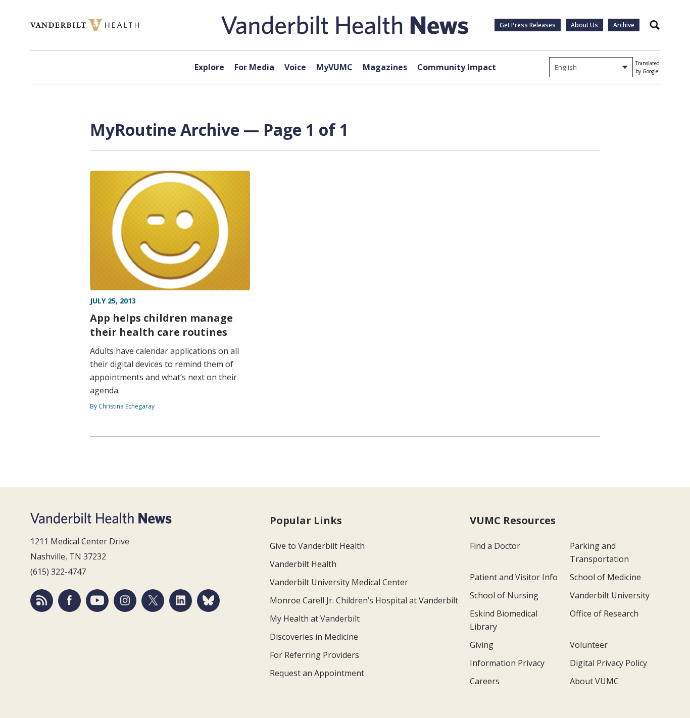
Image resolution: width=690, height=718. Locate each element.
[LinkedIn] (180, 600)
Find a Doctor (495, 545)
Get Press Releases (528, 25)
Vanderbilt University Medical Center (339, 582)
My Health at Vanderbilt (315, 618)
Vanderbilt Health (303, 564)
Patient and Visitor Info (514, 577)
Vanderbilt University (610, 595)
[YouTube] (97, 600)
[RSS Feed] (41, 600)
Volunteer (589, 644)
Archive (623, 25)
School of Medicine (605, 577)
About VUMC (594, 681)
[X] (152, 600)
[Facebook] (69, 600)
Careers (485, 681)
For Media (254, 67)
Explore (209, 67)
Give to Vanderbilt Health (317, 545)
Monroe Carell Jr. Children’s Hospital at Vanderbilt (364, 600)
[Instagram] (125, 600)
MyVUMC (334, 67)
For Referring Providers (314, 654)
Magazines (385, 67)
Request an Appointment (317, 673)
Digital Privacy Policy (608, 663)
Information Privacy (507, 663)
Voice (295, 67)
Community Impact (456, 67)
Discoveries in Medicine (314, 636)
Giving (482, 644)
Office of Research (604, 613)
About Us (584, 25)
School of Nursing (504, 595)
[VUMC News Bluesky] (208, 600)
